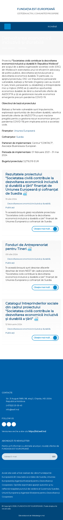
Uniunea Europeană (24, 130)
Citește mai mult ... (43, 229)
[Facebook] (4, 424)
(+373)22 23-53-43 (14, 405)
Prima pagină (8, 48)
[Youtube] (9, 424)
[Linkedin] (14, 424)
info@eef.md (12, 409)
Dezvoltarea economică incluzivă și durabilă (28, 203)
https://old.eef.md (37, 431)
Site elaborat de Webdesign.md (31, 516)
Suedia (20, 137)
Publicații (10, 207)
